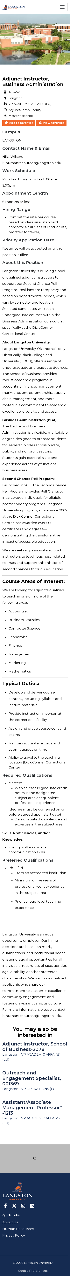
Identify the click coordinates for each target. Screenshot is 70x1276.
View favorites (53, 123)
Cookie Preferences (32, 1271)
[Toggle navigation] (62, 7)
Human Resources (18, 1229)
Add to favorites (20, 123)
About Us (10, 1222)
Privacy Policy (13, 1235)
